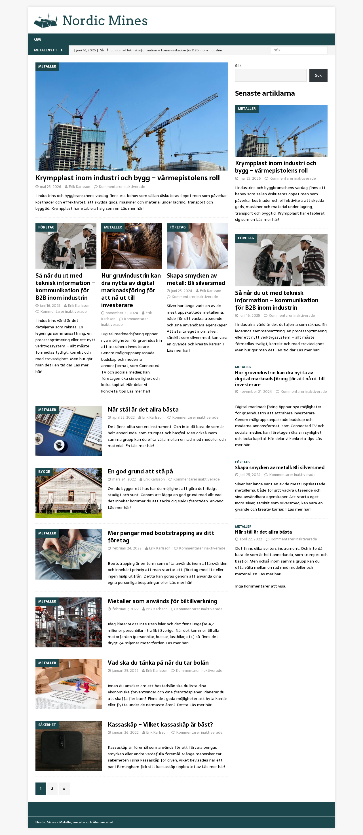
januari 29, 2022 (125, 671)
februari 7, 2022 (125, 609)
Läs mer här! (132, 208)
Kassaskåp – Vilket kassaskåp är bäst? (160, 724)
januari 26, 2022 (125, 732)
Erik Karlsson (79, 187)
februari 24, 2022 (127, 548)
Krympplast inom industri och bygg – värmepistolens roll (127, 177)
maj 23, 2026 (50, 187)
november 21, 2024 (122, 313)
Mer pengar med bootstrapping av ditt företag (161, 536)
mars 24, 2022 (124, 479)
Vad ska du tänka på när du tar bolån (158, 662)
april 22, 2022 (123, 417)
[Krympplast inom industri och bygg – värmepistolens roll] (131, 116)
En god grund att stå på (140, 471)
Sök (238, 65)
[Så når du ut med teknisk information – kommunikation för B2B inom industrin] (65, 246)
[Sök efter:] (299, 50)
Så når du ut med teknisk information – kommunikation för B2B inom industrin (65, 286)
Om (37, 39)
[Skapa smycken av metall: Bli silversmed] (197, 246)
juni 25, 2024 (181, 291)
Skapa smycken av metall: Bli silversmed (196, 279)
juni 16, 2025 (50, 306)
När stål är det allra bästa (143, 409)
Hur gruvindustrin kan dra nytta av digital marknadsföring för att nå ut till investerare (131, 290)
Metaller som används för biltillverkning (162, 601)
